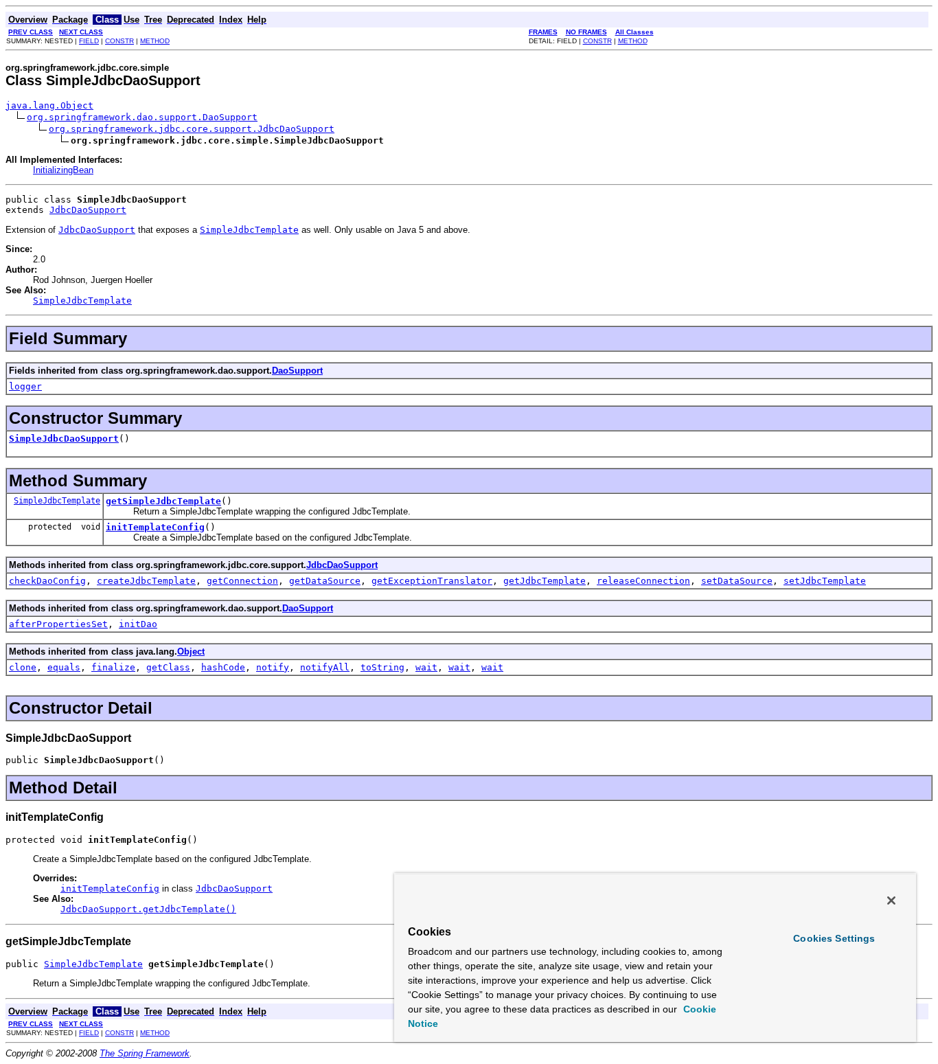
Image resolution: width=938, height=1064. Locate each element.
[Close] (891, 900)
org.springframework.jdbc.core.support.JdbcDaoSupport (191, 129)
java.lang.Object (49, 105)
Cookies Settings (834, 938)
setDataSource (737, 581)
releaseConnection (643, 581)
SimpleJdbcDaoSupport (64, 438)
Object (191, 651)
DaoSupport (297, 370)
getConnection (242, 581)
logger (25, 386)
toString (382, 667)
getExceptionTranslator (431, 581)
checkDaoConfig (47, 581)
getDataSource (325, 581)
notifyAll (325, 667)
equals (63, 667)
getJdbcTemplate (544, 581)
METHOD (155, 41)
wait (426, 667)
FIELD (89, 41)
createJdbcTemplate (146, 581)
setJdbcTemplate (824, 581)
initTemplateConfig (155, 527)
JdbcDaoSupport (87, 210)
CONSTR (119, 41)
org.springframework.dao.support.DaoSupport (142, 117)
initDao (138, 624)
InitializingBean (63, 170)
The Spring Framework (145, 1053)
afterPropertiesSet (58, 624)
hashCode (223, 667)
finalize (113, 667)
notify (272, 667)
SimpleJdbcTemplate (57, 501)
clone (22, 667)
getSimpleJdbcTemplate (163, 501)
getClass (168, 667)
